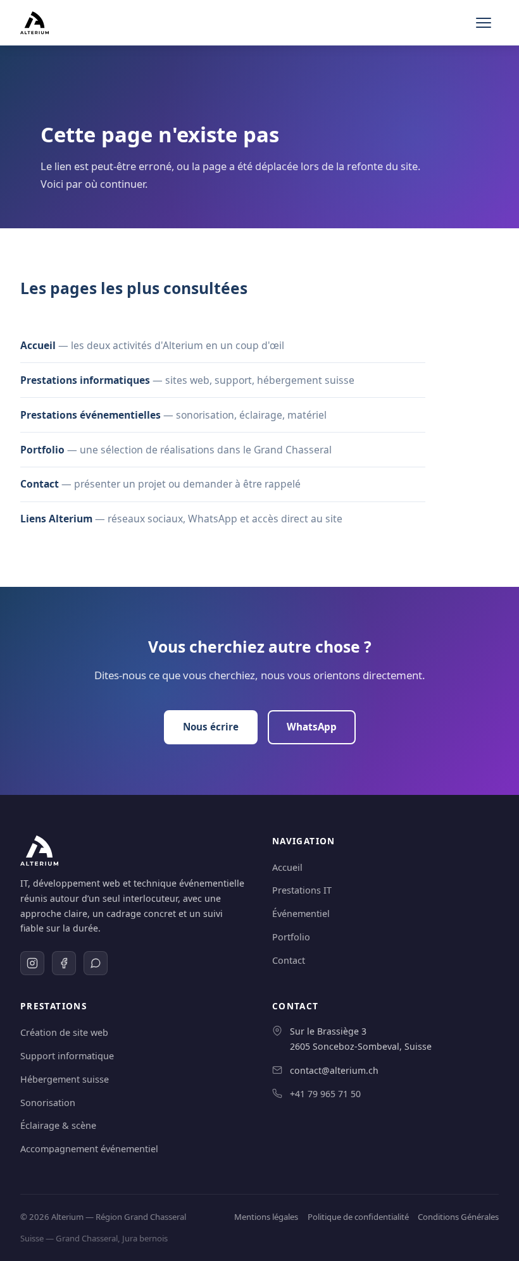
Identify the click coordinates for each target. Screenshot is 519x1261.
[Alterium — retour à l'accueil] (34, 22)
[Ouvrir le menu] (485, 23)
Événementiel (301, 913)
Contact (39, 484)
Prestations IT (302, 890)
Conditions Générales (458, 1216)
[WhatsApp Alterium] (96, 963)
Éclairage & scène (58, 1125)
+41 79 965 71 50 (325, 1094)
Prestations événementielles (90, 415)
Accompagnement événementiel (89, 1149)
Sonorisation (47, 1103)
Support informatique (67, 1056)
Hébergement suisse (64, 1079)
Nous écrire (211, 726)
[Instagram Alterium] (32, 963)
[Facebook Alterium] (64, 963)
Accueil (38, 345)
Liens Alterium (56, 519)
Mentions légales (266, 1216)
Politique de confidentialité (358, 1216)
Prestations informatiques (85, 380)
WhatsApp (312, 726)
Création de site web (64, 1032)
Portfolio (42, 450)
